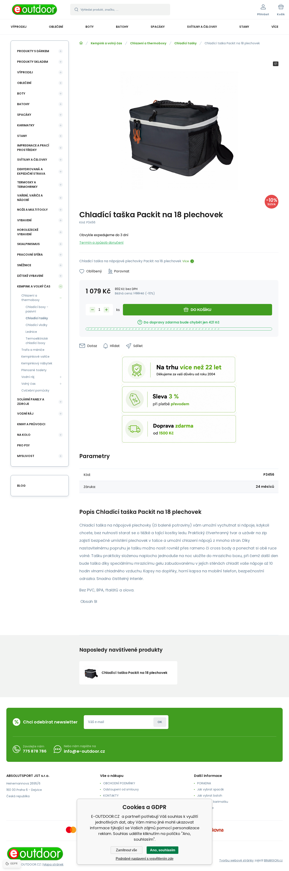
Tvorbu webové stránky (236, 860)
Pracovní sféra (30, 254)
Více (185, 261)
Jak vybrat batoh (209, 795)
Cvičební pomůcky (35, 390)
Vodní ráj (27, 377)
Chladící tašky (185, 43)
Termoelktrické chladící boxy (37, 340)
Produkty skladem (32, 62)
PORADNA (204, 783)
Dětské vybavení (30, 276)
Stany (22, 136)
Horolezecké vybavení (27, 232)
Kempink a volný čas (106, 43)
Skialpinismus (28, 244)
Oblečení (24, 83)
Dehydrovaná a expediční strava (31, 171)
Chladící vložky (36, 325)
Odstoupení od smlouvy (121, 789)
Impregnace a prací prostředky (33, 147)
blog (21, 486)
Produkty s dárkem (33, 51)
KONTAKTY (111, 795)
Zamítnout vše (126, 850)
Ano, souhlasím (162, 850)
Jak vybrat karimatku (212, 802)
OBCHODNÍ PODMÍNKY (119, 783)
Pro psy (23, 445)
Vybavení (24, 220)
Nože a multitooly (32, 210)
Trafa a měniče (32, 350)
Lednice (31, 332)
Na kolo (23, 435)
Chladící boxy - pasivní (37, 309)
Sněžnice (24, 265)
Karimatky (25, 125)
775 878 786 (35, 751)
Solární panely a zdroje (30, 401)
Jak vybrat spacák (210, 789)
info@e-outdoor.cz (84, 751)
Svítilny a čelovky (32, 159)
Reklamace (205, 808)
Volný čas (28, 384)
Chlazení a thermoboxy (148, 43)
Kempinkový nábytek (36, 363)
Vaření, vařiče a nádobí (30, 197)
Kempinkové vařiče (35, 356)
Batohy (23, 104)
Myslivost (25, 456)
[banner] (35, 10)
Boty (21, 93)
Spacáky (24, 115)
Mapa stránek (53, 864)
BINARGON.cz (273, 860)
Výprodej (25, 72)
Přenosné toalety (34, 370)
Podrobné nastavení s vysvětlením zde (144, 858)
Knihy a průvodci (31, 424)
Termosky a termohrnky (27, 184)
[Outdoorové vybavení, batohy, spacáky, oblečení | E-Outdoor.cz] (81, 43)
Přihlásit (159, 722)
